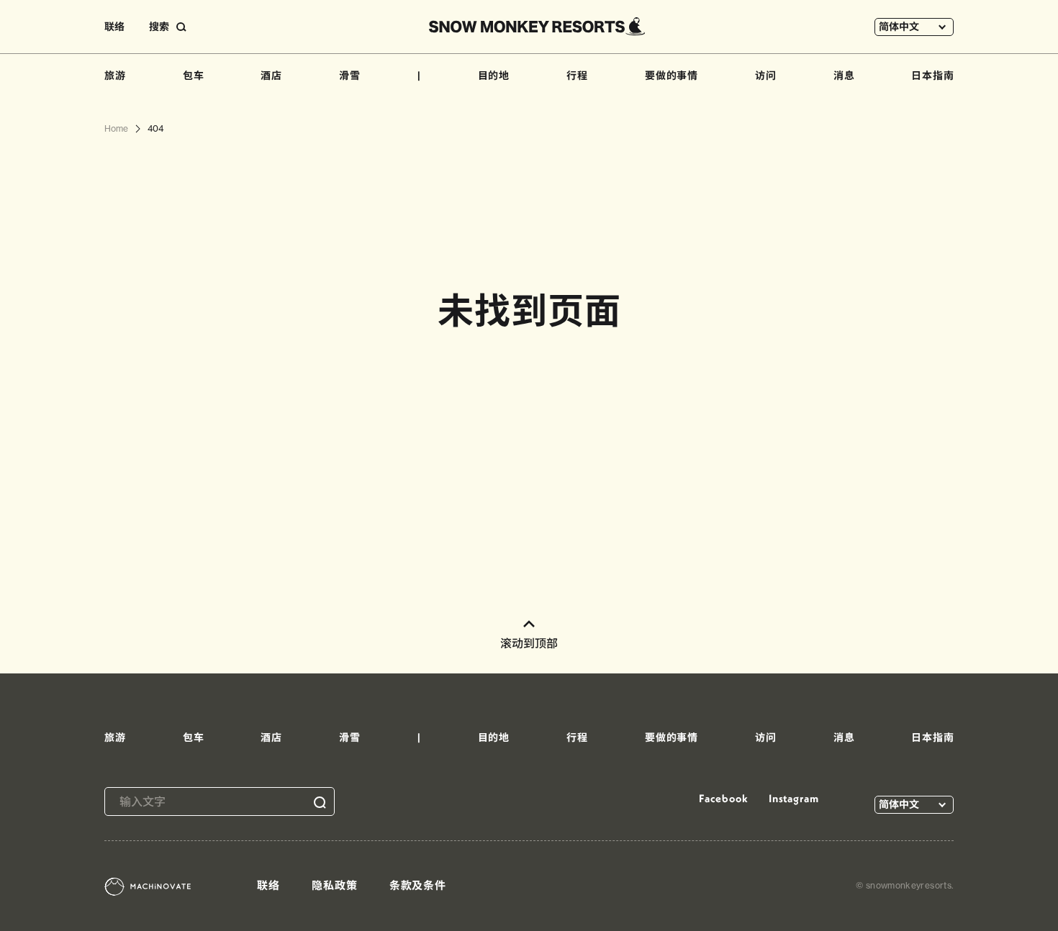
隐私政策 (335, 885)
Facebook (723, 798)
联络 (114, 26)
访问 (766, 75)
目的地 (494, 75)
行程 (577, 75)
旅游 (115, 75)
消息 (844, 75)
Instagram (794, 798)
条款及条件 (418, 885)
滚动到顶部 (529, 643)
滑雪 (350, 75)
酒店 (271, 75)
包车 (193, 75)
